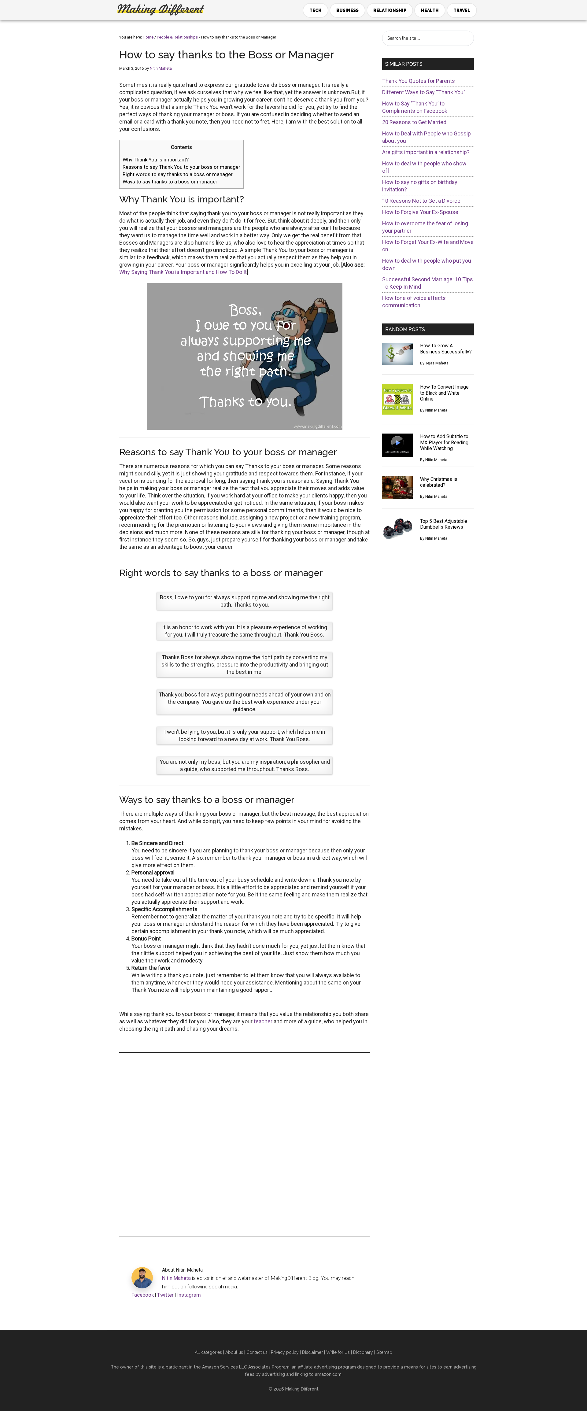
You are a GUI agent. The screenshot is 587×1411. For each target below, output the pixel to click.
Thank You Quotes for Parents (418, 81)
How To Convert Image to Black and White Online (444, 392)
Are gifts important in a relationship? (426, 152)
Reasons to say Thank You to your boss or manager (181, 167)
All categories (208, 1352)
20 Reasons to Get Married (414, 122)
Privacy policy (285, 1352)
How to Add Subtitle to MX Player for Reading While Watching (444, 442)
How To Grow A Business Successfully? (446, 348)
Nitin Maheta (176, 1278)
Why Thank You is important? (156, 160)
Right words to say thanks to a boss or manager (178, 174)
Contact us (257, 1352)
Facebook (142, 1295)
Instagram (189, 1295)
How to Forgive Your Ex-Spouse (420, 212)
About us (234, 1352)
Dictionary (363, 1352)
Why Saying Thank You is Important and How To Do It (183, 272)
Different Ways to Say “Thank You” (423, 92)
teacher (263, 1021)
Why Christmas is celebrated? (438, 482)
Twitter (165, 1295)
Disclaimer (312, 1352)
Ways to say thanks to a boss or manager (170, 182)
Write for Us (338, 1352)
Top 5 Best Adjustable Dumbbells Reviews (443, 524)
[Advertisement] (244, 1144)
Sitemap (384, 1352)
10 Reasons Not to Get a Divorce (421, 201)
